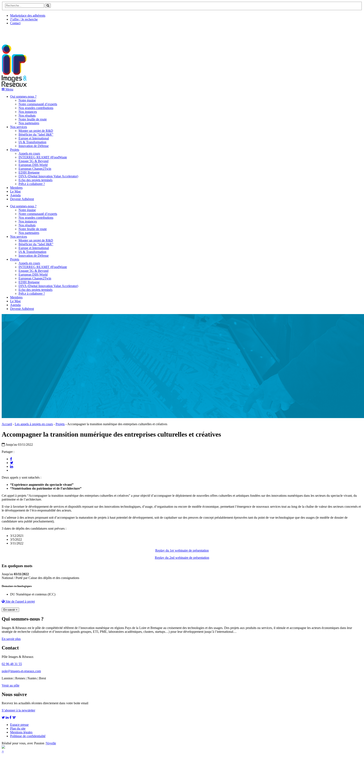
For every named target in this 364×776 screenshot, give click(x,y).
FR (33, 33)
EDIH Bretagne (29, 172)
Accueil (7, 424)
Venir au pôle (10, 685)
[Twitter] (11, 462)
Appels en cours (29, 153)
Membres (16, 187)
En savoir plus (11, 639)
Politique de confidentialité (28, 736)
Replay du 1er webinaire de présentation (182, 550)
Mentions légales (21, 732)
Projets (14, 149)
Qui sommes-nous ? (23, 96)
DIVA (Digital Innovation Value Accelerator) (48, 176)
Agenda (15, 195)
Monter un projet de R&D (36, 130)
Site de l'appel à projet (20, 601)
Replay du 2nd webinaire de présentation (182, 557)
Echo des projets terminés (35, 180)
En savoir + (10, 609)
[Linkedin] (11, 466)
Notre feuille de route (33, 119)
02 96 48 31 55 (12, 664)
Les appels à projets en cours (34, 424)
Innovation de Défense (34, 146)
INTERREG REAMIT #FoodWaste (43, 157)
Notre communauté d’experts (38, 104)
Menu (9, 89)
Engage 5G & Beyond (33, 161)
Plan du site (17, 728)
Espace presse (19, 724)
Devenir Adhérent (22, 199)
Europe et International (34, 138)
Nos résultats (27, 115)
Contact (15, 23)
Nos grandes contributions (36, 108)
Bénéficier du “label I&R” (36, 134)
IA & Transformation (32, 142)
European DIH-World (33, 165)
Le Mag (15, 191)
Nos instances (28, 111)
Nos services (18, 127)
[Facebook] (11, 458)
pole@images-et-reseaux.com (21, 671)
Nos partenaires (29, 123)
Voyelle (51, 743)
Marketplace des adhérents (27, 15)
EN (17, 33)
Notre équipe (27, 100)
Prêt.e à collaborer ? (32, 184)
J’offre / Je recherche (24, 19)
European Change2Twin (35, 168)
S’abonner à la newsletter (18, 710)
